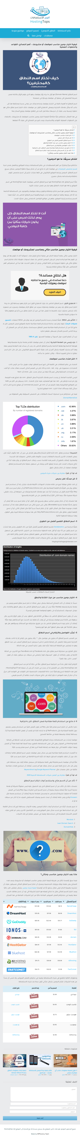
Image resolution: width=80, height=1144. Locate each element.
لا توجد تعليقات (14, 1074)
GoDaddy (72, 921)
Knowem (73, 797)
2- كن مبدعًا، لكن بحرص (65, 138)
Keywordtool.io (30, 770)
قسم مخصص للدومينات (67, 169)
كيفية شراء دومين (29, 888)
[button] (28, 35)
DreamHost (72, 914)
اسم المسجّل (71, 901)
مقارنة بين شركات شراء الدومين (52, 473)
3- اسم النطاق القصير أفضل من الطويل (59, 140)
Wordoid (70, 820)
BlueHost (72, 952)
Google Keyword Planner (46, 770)
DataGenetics (59, 527)
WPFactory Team (43, 1134)
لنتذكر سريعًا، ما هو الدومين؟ (64, 130)
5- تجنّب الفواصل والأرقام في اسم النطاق (59, 145)
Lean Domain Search (65, 823)
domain (73, 937)
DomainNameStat (70, 398)
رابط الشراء (22, 901)
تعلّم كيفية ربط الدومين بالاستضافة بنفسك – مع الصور (40, 1071)
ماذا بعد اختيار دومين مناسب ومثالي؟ (60, 153)
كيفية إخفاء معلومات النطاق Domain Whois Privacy (16, 1071)
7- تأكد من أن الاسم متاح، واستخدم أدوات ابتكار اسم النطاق (54, 150)
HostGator (72, 945)
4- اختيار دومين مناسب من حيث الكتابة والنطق (57, 143)
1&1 (75, 930)
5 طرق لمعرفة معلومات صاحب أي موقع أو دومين (66, 1071)
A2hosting (72, 961)
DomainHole (68, 827)
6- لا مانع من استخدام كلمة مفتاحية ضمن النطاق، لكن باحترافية (52, 148)
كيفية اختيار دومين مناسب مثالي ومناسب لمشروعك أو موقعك (51, 133)
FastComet (72, 969)
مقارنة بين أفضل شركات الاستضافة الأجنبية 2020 (46, 775)
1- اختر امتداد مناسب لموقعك (63, 135)
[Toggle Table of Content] (73, 127)
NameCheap (71, 906)
